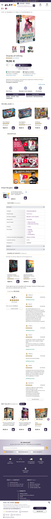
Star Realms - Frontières (22, 122)
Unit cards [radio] (22, 3)
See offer (22, 404)
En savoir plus (26, 507)
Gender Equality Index (35, 487)
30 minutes (39, 91)
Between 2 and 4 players (25, 91)
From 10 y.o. (9, 91)
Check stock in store (11, 75)
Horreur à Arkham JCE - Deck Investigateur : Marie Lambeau (25, 424)
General (9, 207)
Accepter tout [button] (39, 508)
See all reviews (35, 399)
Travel (17, 96)
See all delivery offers (28, 75)
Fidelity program (23, 493)
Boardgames (10, 12)
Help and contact (20, 461)
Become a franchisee (35, 484)
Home (2, 12)
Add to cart (25, 65)
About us (32, 482)
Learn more (25, 69)
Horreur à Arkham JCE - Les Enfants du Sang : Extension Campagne (9, 424)
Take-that (13, 96)
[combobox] (49, 502)
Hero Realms (6, 122)
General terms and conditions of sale (27, 496)
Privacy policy (23, 498)
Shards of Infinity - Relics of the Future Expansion (29, 276)
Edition (9, 246)
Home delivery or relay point (31, 462)
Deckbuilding (9, 98)
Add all (16, 187)
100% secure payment (25, 471)
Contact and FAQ (14, 482)
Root (36, 422)
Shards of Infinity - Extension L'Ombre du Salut (13, 276)
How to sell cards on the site (16, 484)
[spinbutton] (9, 65)
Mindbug (37, 122)
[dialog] (25, 510)
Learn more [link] (41, 84)
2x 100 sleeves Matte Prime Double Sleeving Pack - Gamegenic (17, 193)
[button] (15, 49)
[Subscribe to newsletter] (46, 448)
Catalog (17, 12)
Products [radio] (28, 3)
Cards (29, 226)
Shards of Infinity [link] (31, 237)
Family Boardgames (25, 12)
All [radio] (18, 3)
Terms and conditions (25, 500)
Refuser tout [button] (40, 511)
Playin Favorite (29, 96)
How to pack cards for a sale (16, 485)
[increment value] (12, 65)
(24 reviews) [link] (16, 58)
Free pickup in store (41, 462)
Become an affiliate (34, 485)
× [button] (49, 503)
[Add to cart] (13, 127)
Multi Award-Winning (38, 96)
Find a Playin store (10, 462)
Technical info (11, 249)
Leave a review (14, 308)
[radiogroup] (26, 3)
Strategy (8, 96)
